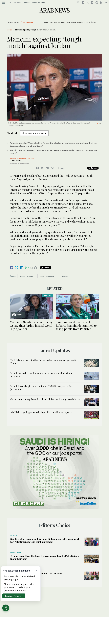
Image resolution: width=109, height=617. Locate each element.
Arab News (16, 3)
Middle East (28, 22)
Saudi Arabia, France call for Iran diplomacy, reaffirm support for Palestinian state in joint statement (44, 540)
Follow (94, 168)
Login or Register (13, 596)
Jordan (65, 276)
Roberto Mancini (47, 276)
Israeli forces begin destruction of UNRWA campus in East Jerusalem (62, 22)
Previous (10, 87)
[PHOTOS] (31, 306)
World (13, 536)
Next (98, 87)
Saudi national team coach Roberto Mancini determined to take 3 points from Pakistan (76, 325)
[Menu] (3, 2)
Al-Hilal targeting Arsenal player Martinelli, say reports (41, 412)
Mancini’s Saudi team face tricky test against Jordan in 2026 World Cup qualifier (31, 325)
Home (9, 29)
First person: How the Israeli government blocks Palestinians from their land (44, 557)
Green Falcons (26, 276)
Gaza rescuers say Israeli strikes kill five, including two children (45, 399)
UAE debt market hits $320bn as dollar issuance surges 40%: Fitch (43, 361)
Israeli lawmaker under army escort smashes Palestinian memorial (41, 374)
